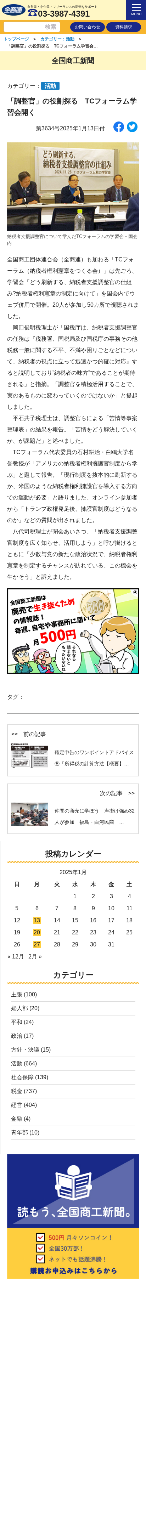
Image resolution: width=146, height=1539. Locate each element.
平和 (16, 1022)
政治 (16, 1036)
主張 (16, 994)
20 (37, 932)
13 (37, 920)
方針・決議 (25, 1050)
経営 (16, 1105)
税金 (16, 1091)
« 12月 (15, 957)
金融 (16, 1119)
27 (37, 944)
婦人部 (19, 1008)
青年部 (19, 1133)
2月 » (35, 957)
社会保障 (22, 1077)
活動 (16, 1063)
